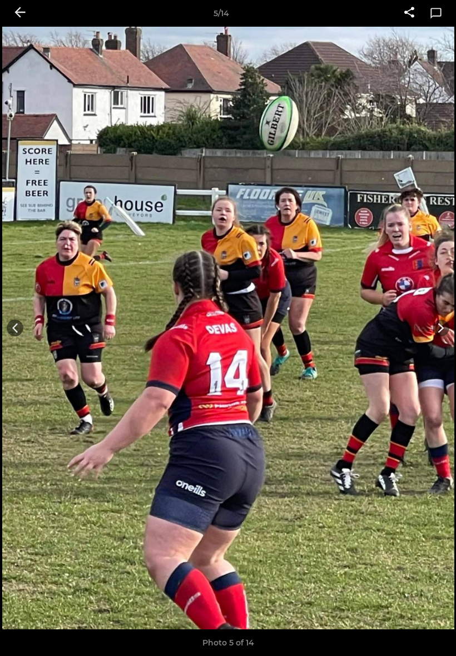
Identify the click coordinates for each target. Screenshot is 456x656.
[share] (409, 13)
